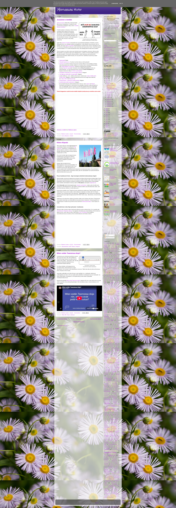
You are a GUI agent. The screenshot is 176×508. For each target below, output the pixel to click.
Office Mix (108, 303)
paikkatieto (117, 431)
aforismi (106, 337)
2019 (107, 108)
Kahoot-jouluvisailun (86, 201)
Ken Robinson (115, 287)
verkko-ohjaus (116, 476)
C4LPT (110, 258)
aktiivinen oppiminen (109, 339)
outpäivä (106, 431)
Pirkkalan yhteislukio (115, 307)
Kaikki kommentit (109, 237)
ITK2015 (112, 282)
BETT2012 (106, 254)
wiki (117, 490)
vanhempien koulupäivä (115, 473)
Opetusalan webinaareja (109, 57)
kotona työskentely (114, 387)
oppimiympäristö (115, 427)
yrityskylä (116, 496)
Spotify (105, 319)
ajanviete (117, 337)
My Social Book (111, 299)
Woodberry (115, 334)
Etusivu (78, 319)
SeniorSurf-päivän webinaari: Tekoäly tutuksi (114, 191)
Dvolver (114, 264)
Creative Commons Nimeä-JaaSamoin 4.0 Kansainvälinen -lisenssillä (111, 135)
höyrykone (110, 366)
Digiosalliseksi (114, 262)
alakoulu (116, 339)
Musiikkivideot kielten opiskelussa (67, 82)
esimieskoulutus (107, 359)
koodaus (105, 386)
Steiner (109, 319)
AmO (112, 247)
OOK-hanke (111, 302)
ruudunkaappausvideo (113, 444)
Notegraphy (117, 300)
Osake (105, 306)
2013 (107, 119)
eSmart (116, 355)
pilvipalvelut (117, 437)
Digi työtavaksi (65, 246)
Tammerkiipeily (115, 321)
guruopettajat (108, 363)
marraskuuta (110, 92)
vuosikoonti (115, 488)
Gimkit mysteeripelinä (77, 70)
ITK (105, 282)
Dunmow (109, 264)
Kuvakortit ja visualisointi (112, 204)
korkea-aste (115, 386)
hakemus (113, 363)
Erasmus (105, 268)
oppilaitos (105, 422)
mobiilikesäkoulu (114, 406)
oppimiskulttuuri (114, 424)
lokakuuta (109, 94)
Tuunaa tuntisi (109, 328)
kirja (118, 381)
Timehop (114, 325)
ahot (110, 337)
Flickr (109, 270)
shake (113, 449)
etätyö (116, 361)
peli (118, 435)
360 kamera (106, 243)
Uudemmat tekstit (62, 319)
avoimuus (106, 348)
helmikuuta (109, 104)
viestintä (105, 485)
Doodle (111, 263)
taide (111, 456)
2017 (107, 112)
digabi (105, 353)
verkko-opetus (108, 477)
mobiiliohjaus (106, 407)
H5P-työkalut (107, 52)
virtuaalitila (117, 485)
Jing (118, 284)
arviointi (106, 344)
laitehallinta (112, 395)
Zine (111, 335)
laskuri (117, 395)
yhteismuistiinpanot (115, 493)
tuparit (105, 467)
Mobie (105, 296)
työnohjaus (115, 468)
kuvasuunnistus (106, 394)
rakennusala (106, 441)
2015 (107, 116)
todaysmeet (106, 464)
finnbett (110, 362)
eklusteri (116, 357)
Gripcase (115, 276)
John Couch (107, 286)
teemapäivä (106, 459)
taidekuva (116, 456)
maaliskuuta (109, 103)
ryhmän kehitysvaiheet (108, 445)
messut (106, 404)
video (105, 483)
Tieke (113, 324)
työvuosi (106, 469)
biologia (113, 350)
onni (118, 415)
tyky (105, 468)
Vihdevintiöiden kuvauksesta (68, 66)
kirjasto (115, 382)
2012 (107, 121)
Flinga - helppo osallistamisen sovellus (113, 184)
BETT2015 (117, 254)
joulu (63, 135)
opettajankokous (111, 418)
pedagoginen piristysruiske (110, 435)
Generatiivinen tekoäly (109, 50)
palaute (111, 432)
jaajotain (115, 371)
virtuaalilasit (111, 485)
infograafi (117, 367)
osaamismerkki (114, 428)
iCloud (114, 366)
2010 (107, 125)
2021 (107, 80)
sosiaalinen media (110, 452)
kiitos (110, 381)
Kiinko (112, 288)
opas (106, 417)
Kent (105, 288)
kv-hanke (115, 394)
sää (118, 455)
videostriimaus (106, 484)
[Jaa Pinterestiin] (89, 134)
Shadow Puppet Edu (113, 315)
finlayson (105, 362)
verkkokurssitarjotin (107, 480)
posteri (112, 439)
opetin (105, 418)
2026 (107, 71)
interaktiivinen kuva (109, 370)
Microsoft (116, 295)
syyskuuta (109, 95)
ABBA (113, 243)
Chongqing (115, 259)
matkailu (115, 402)
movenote (105, 411)
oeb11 (105, 415)
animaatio (111, 342)
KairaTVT (109, 287)
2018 (107, 110)
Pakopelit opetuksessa (64, 62)
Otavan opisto (110, 306)
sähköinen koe (111, 455)
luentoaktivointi (107, 399)
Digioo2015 (106, 262)
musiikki (105, 413)
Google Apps (113, 272)
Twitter (117, 329)
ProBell (105, 311)
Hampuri (105, 279)
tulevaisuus (111, 465)
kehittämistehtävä (116, 377)
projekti (105, 440)
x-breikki (71, 135)
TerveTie (116, 323)
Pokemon (107, 308)
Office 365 (64, 314)
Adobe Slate (111, 244)
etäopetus (117, 359)
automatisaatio (106, 347)
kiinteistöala (117, 379)
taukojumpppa (114, 458)
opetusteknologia (113, 419)
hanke (70, 246)
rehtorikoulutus (114, 441)
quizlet (116, 440)
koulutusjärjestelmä (107, 390)
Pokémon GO (114, 308)
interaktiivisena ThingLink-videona (64, 210)
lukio (114, 399)
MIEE (113, 294)
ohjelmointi (114, 415)
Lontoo (117, 291)
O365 (106, 302)
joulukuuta (109, 83)
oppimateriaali (114, 422)
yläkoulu (111, 496)
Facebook (115, 268)
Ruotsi (116, 312)
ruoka (105, 444)
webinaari (72, 314)
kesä (118, 378)
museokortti (116, 411)
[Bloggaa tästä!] (85, 134)
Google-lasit (117, 275)
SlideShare (106, 316)
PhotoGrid (109, 307)
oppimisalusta (111, 423)
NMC (106, 300)
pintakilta (107, 439)
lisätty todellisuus (112, 396)
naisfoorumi (116, 413)
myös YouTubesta (83, 212)
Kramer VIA (111, 290)
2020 (107, 82)
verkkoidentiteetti (116, 477)
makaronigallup (115, 400)
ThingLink (77, 246)
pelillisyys (107, 436)
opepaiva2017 (115, 417)
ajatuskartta (117, 338)
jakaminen (106, 372)
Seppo (105, 315)
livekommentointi (107, 398)
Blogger (105, 258)
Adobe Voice (114, 246)
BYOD (112, 256)
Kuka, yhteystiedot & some (110, 47)
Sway (113, 319)
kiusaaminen (106, 383)
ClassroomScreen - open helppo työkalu (114, 163)
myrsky (110, 413)
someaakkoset (111, 451)
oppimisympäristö (107, 427)
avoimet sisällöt (114, 347)
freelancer (117, 362)
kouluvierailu (107, 391)
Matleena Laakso (72, 129)
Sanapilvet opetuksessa (112, 156)
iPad (107, 367)
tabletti (107, 456)
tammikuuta (109, 106)
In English (106, 60)
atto (116, 346)
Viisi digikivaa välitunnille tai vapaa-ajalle (68, 74)
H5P (111, 277)
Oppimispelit (62, 60)
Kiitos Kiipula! (62, 142)
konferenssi (115, 385)
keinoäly (114, 378)
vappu (105, 476)
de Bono (116, 351)
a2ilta (118, 335)
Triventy (109, 327)
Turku (118, 327)
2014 (107, 117)
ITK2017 (107, 283)
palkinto (116, 432)
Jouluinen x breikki (61, 129)
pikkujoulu (66, 135)
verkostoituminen (116, 480)
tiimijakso (116, 463)
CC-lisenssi (116, 258)
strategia (109, 454)
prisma (117, 439)
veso (112, 481)
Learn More (114, 3)
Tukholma (114, 327)
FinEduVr (105, 270)
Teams (68, 314)
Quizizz (88, 83)
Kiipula (73, 246)
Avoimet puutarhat (114, 251)
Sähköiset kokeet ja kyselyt (110, 53)
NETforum (117, 299)
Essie (110, 268)
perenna (116, 436)
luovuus (109, 400)
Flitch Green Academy (115, 270)
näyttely (113, 414)
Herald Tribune (111, 279)
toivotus (118, 464)
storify (105, 454)
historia (116, 365)
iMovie (118, 366)
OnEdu (113, 303)
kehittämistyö (108, 378)
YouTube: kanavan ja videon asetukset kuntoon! (114, 198)
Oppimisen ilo (93, 182)
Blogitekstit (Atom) (63, 325)
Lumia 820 (116, 293)
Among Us (61, 63)
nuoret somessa (107, 414)
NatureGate (111, 300)
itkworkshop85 (108, 371)
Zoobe (115, 335)
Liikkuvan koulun (60, 22)
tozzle (106, 465)
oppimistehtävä (114, 426)
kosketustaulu (106, 387)
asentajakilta (111, 344)
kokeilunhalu (114, 383)
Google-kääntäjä (111, 275)
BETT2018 (106, 256)
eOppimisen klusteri (108, 355)
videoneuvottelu (114, 483)
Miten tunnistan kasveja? (113, 170)
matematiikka (106, 402)
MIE (110, 294)
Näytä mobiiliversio (78, 321)
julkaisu (112, 374)
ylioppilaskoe (106, 496)
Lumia (111, 293)
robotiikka (113, 443)
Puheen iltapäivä (112, 311)
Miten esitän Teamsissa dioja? (68, 253)
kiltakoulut (114, 381)
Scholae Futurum (108, 313)
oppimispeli (106, 426)
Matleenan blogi (69, 9)
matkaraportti (107, 403)
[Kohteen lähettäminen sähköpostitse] (83, 134)
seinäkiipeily (115, 448)
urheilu (113, 472)
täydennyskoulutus (108, 471)
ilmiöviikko (111, 367)
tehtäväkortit (106, 460)
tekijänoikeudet (114, 460)
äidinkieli (105, 497)
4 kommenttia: (77, 312)
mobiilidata (107, 406)
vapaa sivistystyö (108, 475)
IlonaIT (111, 283)
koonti (110, 386)
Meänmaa (111, 295)
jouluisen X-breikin (66, 42)
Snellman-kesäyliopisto (108, 317)
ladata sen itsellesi (69, 45)
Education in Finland (107, 267)
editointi (111, 357)
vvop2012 (111, 489)
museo (110, 411)
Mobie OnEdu (112, 296)
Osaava (115, 304)
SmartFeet (115, 316)
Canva (108, 259)
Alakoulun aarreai (67, 68)
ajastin (106, 338)
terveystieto (106, 463)
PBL (105, 307)
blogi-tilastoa (109, 351)
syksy (105, 455)
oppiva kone (106, 428)
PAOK (115, 306)
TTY (105, 321)
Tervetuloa (106, 55)
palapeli (107, 432)
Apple (105, 249)
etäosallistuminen (109, 361)
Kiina (108, 288)
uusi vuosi (117, 472)
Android (116, 247)
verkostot (107, 481)
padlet (111, 431)
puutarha (110, 440)
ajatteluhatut (111, 338)
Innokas (116, 283)
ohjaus (109, 415)
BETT (106, 253)
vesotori (116, 481)
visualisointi (106, 488)
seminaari (106, 449)
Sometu (116, 317)
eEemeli (115, 354)
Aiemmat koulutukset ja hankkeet (111, 58)
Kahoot (93, 83)
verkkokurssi (111, 478)
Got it (121, 3)
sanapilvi (108, 448)
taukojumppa (106, 458)
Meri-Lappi (106, 295)
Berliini (116, 256)
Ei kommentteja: (77, 133)
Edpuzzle (115, 266)
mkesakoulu (112, 404)
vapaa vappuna (115, 475)
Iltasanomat (72, 78)
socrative (117, 449)
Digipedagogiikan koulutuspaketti (113, 211)
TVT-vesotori (109, 321)
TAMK (112, 320)
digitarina (106, 354)
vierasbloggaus (114, 484)
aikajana (113, 337)
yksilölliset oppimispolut (109, 494)
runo (117, 443)
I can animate (111, 280)
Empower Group (115, 267)
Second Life (116, 313)
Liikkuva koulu (107, 291)
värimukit (116, 489)
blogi (118, 350)
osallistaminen (107, 430)
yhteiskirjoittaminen (114, 492)
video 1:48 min (64, 78)
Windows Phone (107, 334)
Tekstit (107, 235)
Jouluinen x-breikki (64, 20)
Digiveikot (106, 263)
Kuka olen (117, 26)
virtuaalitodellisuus (112, 486)
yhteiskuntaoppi (107, 493)
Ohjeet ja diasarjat (108, 49)
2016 (107, 114)
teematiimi (115, 459)
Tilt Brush (109, 325)
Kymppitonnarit (116, 290)
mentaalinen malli (116, 403)
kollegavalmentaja (107, 385)
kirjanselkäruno (108, 382)
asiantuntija (117, 344)
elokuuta (109, 97)
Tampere (105, 323)
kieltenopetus (109, 379)
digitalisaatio (115, 353)
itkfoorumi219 (117, 370)
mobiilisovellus (114, 410)
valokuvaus (107, 473)
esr (112, 359)
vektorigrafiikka (110, 476)
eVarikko (106, 357)
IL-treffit (116, 280)
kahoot (117, 374)
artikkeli (115, 343)
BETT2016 (108, 255)
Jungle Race (113, 286)
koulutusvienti (115, 390)
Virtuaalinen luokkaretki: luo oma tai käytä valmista (70, 72)
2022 (107, 78)
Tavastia (110, 323)
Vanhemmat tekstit (95, 319)
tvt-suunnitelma (110, 467)
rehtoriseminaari (107, 443)
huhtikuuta (109, 101)
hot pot (105, 366)
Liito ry (113, 291)
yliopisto (116, 494)
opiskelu (116, 420)
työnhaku (109, 468)
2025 (107, 73)
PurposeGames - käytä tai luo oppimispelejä (69, 80)
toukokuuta (109, 99)
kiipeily (106, 381)
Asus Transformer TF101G (113, 249)
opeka (110, 417)
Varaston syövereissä (81, 185)
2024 (107, 74)
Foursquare (117, 271)
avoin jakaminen (115, 348)
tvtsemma (116, 467)
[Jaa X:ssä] (86, 134)
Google (107, 272)
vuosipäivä (106, 489)
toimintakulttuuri (112, 464)
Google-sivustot (108, 276)
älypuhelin (110, 497)
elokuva (105, 358)
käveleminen (106, 395)
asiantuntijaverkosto (109, 346)
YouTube (106, 335)
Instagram (111, 284)
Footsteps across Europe (109, 271)
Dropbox (116, 263)
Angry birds (106, 248)
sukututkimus (115, 454)
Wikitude (116, 333)
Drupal (105, 264)
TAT (117, 320)
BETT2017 (115, 255)
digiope (109, 353)
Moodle (111, 298)
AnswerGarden (114, 248)
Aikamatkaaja (106, 247)
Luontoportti (106, 294)
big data (108, 350)
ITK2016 (117, 282)
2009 (107, 126)
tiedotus (111, 463)
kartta (111, 377)
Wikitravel (111, 333)
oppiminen (106, 423)
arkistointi (110, 343)
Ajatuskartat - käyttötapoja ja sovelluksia (113, 177)
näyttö (117, 414)
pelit (112, 436)
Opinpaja (110, 304)
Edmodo (110, 266)
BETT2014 (112, 254)
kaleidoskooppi (109, 375)
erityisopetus (113, 358)
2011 (107, 123)
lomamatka (115, 398)
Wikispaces (106, 333)
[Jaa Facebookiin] (87, 134)
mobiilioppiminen (109, 409)
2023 (107, 76)
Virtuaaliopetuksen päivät (112, 330)
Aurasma (106, 251)
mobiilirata (106, 410)
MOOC (117, 294)
